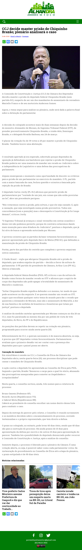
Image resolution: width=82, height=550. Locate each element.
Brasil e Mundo (16, 36)
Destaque (25, 36)
